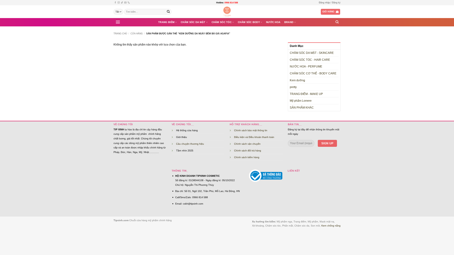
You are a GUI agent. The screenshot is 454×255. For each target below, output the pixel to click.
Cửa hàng (137, 33)
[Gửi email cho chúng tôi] (125, 2)
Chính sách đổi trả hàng (247, 150)
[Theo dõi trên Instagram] (119, 2)
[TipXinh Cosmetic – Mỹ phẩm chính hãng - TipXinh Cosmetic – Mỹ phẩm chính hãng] (227, 11)
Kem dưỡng (297, 80)
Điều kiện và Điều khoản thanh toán (254, 137)
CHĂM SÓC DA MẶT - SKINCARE (312, 52)
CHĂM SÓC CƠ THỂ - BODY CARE (313, 73)
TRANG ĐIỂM (166, 22)
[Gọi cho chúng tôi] (129, 2)
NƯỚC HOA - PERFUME (306, 66)
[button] (329, 2)
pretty (293, 87)
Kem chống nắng (330, 225)
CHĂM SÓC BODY (249, 22)
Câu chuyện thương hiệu (190, 143)
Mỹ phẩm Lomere (301, 100)
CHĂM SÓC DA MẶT (193, 22)
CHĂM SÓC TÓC (222, 22)
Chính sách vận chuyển (247, 143)
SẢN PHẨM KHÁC (302, 107)
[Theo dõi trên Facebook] (115, 2)
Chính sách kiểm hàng (246, 157)
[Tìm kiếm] (337, 22)
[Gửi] (168, 12)
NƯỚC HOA (273, 22)
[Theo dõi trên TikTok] (122, 2)
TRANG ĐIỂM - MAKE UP (306, 93)
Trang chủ (120, 33)
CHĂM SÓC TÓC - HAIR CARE (310, 59)
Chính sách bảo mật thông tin (250, 130)
